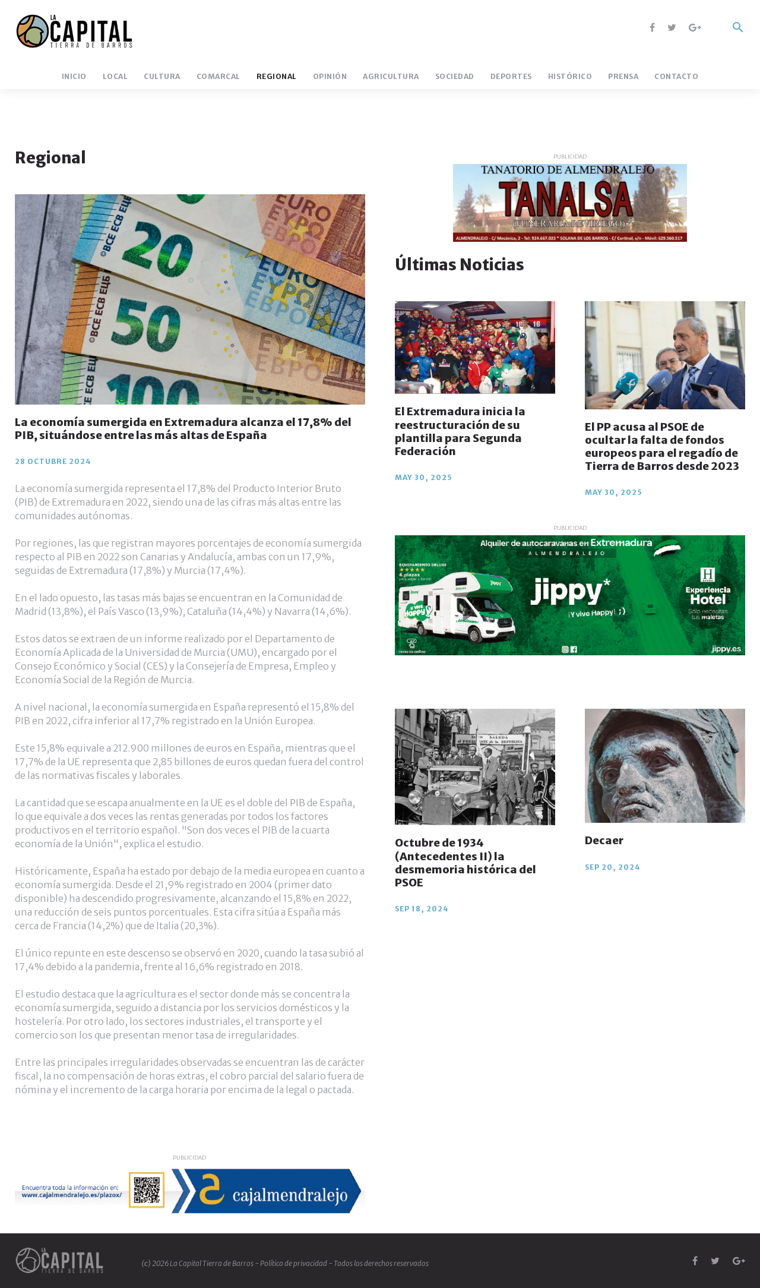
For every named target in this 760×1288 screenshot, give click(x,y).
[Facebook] (652, 27)
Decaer (604, 841)
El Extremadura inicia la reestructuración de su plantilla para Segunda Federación (460, 431)
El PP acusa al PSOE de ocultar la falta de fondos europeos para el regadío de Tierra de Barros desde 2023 (662, 446)
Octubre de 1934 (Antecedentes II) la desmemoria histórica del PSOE (465, 862)
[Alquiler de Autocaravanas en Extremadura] (570, 595)
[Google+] (695, 27)
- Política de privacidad (291, 1263)
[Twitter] (671, 27)
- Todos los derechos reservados (378, 1263)
